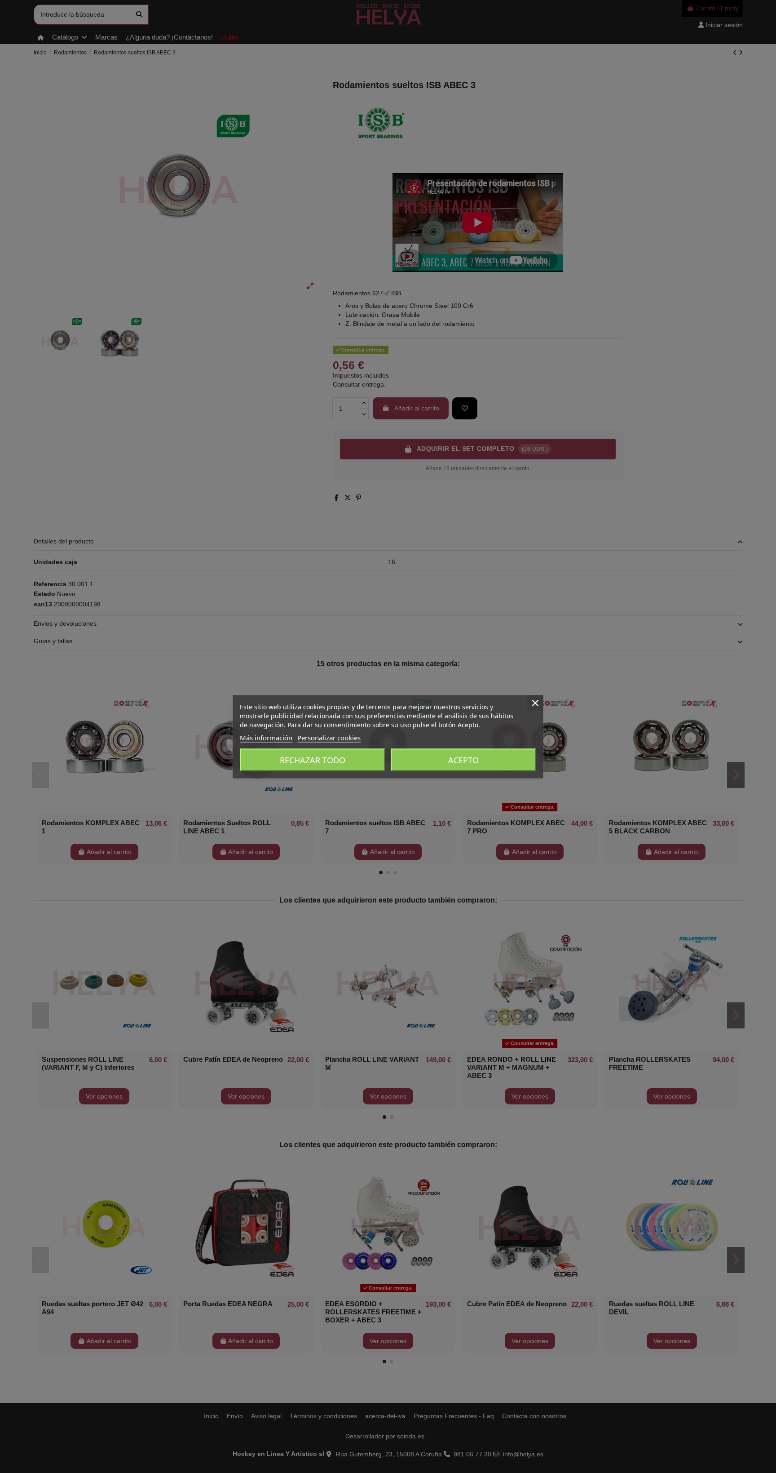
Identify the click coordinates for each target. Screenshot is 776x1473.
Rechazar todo (312, 759)
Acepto (463, 759)
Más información (266, 737)
